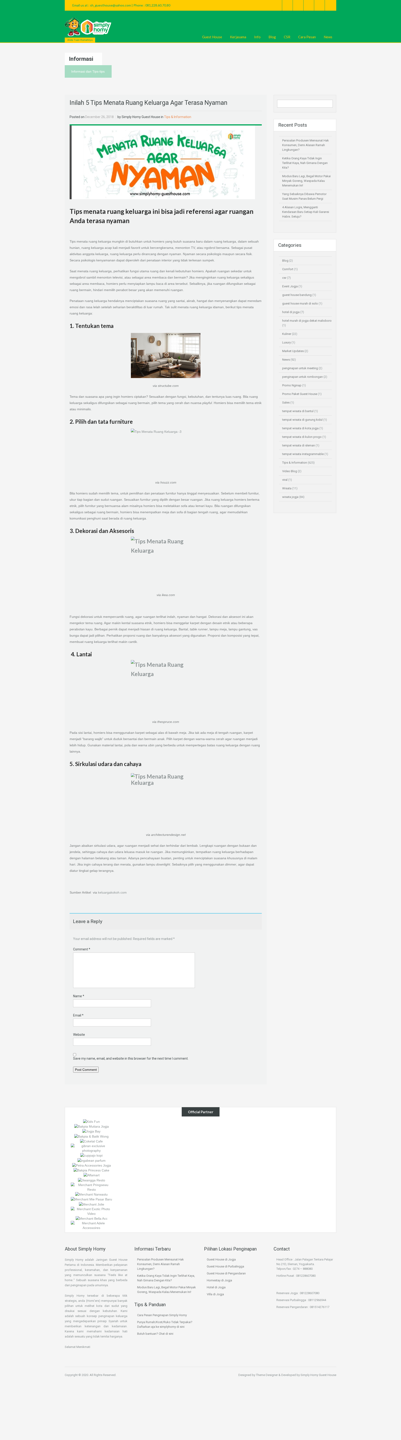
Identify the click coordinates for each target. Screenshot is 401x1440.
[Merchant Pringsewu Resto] (91, 1187)
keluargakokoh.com (112, 892)
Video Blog (289, 471)
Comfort (287, 269)
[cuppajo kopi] (91, 1155)
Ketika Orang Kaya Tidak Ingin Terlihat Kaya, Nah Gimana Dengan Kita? (305, 163)
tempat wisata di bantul (298, 411)
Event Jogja (290, 286)
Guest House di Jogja (221, 1259)
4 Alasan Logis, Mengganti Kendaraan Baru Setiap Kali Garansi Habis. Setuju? (305, 211)
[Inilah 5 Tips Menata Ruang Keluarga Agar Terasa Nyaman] (162, 162)
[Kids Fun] (91, 1121)
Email (78, 1015)
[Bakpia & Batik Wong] (91, 1136)
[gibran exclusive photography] (91, 1148)
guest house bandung (297, 295)
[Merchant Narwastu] (91, 1194)
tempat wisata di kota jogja (300, 428)
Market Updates (293, 351)
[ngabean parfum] (92, 1160)
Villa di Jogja (215, 1294)
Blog (272, 37)
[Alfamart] (92, 1175)
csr (284, 277)
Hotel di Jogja (216, 1287)
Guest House (212, 37)
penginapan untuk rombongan (302, 376)
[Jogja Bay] (91, 1131)
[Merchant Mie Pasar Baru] (91, 1199)
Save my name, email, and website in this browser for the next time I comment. (130, 1058)
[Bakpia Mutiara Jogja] (91, 1126)
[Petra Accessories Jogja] (91, 1165)
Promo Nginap (291, 385)
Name (78, 996)
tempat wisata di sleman (298, 445)
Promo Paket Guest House (299, 394)
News (328, 37)
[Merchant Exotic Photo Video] (91, 1211)
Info (257, 37)
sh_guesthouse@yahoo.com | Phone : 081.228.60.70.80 (130, 5)
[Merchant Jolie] (91, 1204)
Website (79, 1034)
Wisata (286, 488)
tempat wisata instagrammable (303, 454)
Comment (81, 949)
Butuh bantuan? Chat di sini (155, 1333)
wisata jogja (290, 497)
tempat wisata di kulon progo (302, 437)
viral (285, 479)
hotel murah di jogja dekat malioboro (307, 320)
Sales (286, 402)
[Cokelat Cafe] (91, 1141)
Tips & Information (177, 117)
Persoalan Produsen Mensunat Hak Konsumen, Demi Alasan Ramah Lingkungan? (305, 145)
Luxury (286, 342)
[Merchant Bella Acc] (91, 1218)
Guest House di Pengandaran (226, 1273)
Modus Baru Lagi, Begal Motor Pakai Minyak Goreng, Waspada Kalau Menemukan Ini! (306, 180)
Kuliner (286, 334)
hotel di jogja (291, 312)
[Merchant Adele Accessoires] (91, 1225)
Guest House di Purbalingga (225, 1266)
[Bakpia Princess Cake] (91, 1170)
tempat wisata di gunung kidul (302, 419)
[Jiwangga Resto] (91, 1180)
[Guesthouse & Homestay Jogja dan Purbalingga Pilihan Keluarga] (88, 27)
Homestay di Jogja (219, 1280)
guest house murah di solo (300, 303)
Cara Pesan (307, 37)
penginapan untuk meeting (300, 368)
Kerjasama (238, 37)
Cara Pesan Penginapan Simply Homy (162, 1315)
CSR (287, 37)
